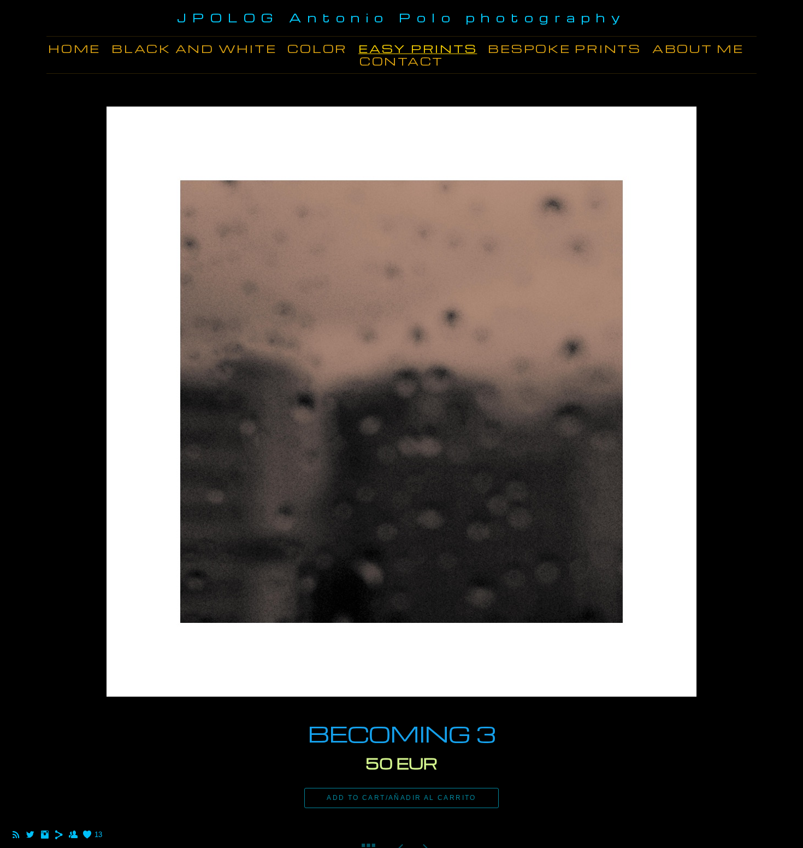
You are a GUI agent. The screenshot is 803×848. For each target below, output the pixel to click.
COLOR (317, 48)
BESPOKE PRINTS (564, 48)
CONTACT (401, 61)
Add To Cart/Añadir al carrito (401, 798)
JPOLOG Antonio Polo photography (402, 17)
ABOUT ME (698, 48)
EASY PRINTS (417, 48)
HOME (74, 48)
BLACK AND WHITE (193, 48)
